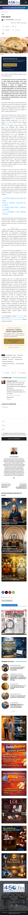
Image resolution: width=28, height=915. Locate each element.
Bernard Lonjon (20, 316)
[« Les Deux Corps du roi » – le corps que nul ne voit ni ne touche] (14, 568)
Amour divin (21, 174)
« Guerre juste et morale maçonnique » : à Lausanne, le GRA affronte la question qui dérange (12, 550)
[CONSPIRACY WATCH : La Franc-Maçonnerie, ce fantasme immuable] (5, 705)
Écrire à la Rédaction (7, 600)
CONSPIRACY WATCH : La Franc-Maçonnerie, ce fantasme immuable (16, 706)
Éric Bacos (4, 365)
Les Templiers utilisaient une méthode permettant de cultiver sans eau (21, 486)
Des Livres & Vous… (7, 576)
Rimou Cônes (20, 355)
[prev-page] (2, 584)
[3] (5, 194)
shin (23, 130)
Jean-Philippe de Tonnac (11, 355)
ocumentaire (24, 250)
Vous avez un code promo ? (8, 69)
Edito (6, 12)
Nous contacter (6, 895)
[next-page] (5, 584)
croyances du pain (6, 357)
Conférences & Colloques (9, 546)
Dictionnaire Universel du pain (8, 363)
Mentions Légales (13, 897)
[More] (3, 33)
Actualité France (14, 702)
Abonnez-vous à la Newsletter (9, 605)
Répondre (9, 399)
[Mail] (14, 477)
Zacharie (7, 122)
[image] (14, 622)
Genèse (20, 120)
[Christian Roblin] (2, 20)
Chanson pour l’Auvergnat (7, 361)
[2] (4, 111)
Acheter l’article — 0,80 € (10, 64)
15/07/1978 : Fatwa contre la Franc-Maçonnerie (6, 486)
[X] (6, 592)
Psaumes (16, 144)
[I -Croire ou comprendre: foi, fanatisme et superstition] (5, 696)
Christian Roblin (10, 19)
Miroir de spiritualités (15, 665)
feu (13, 158)
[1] (14, 88)
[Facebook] (2, 592)
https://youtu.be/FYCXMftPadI (14, 395)
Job (26, 120)
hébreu (13, 118)
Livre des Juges (16, 123)
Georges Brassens (18, 359)
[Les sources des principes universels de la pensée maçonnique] (14, 512)
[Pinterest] (9, 592)
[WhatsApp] (13, 592)
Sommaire (19, 895)
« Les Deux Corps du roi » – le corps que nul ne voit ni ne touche (13, 578)
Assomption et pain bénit (16, 357)
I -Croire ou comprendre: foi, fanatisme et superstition (18, 696)
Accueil (2, 12)
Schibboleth (4, 359)
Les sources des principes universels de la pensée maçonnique (13, 522)
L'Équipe (13, 895)
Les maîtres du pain (20, 363)
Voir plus (13, 711)
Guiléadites (6, 125)
